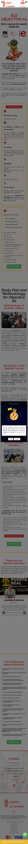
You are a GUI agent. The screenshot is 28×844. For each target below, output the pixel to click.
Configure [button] (17, 439)
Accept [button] (10, 439)
